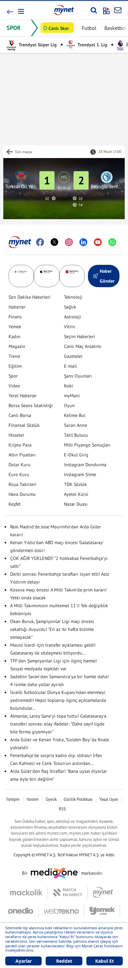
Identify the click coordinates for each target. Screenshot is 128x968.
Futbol (89, 28)
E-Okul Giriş (76, 455)
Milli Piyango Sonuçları (87, 445)
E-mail (70, 366)
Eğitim (15, 366)
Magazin (17, 346)
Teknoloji (73, 297)
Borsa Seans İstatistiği (31, 405)
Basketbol (115, 28)
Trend (14, 356)
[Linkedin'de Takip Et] (83, 242)
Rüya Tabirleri (22, 484)
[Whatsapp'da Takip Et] (112, 242)
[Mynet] (103, 892)
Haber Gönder (107, 276)
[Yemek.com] (102, 911)
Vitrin (69, 327)
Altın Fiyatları (22, 455)
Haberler (17, 307)
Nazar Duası (76, 504)
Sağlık (70, 307)
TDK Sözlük (75, 484)
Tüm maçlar (23, 152)
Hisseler (16, 435)
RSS (62, 809)
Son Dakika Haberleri (30, 297)
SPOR (14, 28)
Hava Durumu (22, 494)
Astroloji (72, 317)
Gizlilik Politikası (78, 799)
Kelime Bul (74, 415)
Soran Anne (75, 425)
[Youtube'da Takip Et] (98, 242)
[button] (20, 11)
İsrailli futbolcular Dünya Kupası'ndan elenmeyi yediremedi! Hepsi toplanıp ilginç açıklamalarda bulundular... (58, 700)
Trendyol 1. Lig (91, 45)
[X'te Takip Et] (54, 242)
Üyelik (51, 799)
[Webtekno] (61, 911)
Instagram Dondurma (85, 465)
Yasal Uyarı (108, 799)
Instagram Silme (80, 474)
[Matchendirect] (68, 892)
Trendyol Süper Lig (37, 45)
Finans (15, 317)
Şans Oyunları (78, 376)
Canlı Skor (59, 28)
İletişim (13, 799)
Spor (13, 376)
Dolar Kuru (20, 465)
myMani (72, 396)
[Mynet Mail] (117, 10)
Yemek (15, 327)
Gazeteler (73, 356)
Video (14, 386)
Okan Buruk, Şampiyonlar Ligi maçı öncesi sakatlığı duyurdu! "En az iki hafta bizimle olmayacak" (52, 629)
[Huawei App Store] (72, 276)
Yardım (33, 799)
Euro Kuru (19, 474)
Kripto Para (20, 445)
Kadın (14, 336)
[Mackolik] (29, 892)
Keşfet (15, 504)
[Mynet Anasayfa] (64, 10)
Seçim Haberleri (79, 336)
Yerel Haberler (23, 396)
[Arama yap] (93, 10)
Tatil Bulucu (76, 435)
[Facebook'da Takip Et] (40, 242)
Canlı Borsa (20, 415)
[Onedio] (23, 911)
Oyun (69, 405)
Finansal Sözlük (24, 425)
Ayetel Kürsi (76, 494)
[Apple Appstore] (46, 276)
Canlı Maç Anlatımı (82, 346)
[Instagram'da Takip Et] (69, 242)
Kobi (68, 386)
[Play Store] (21, 276)
